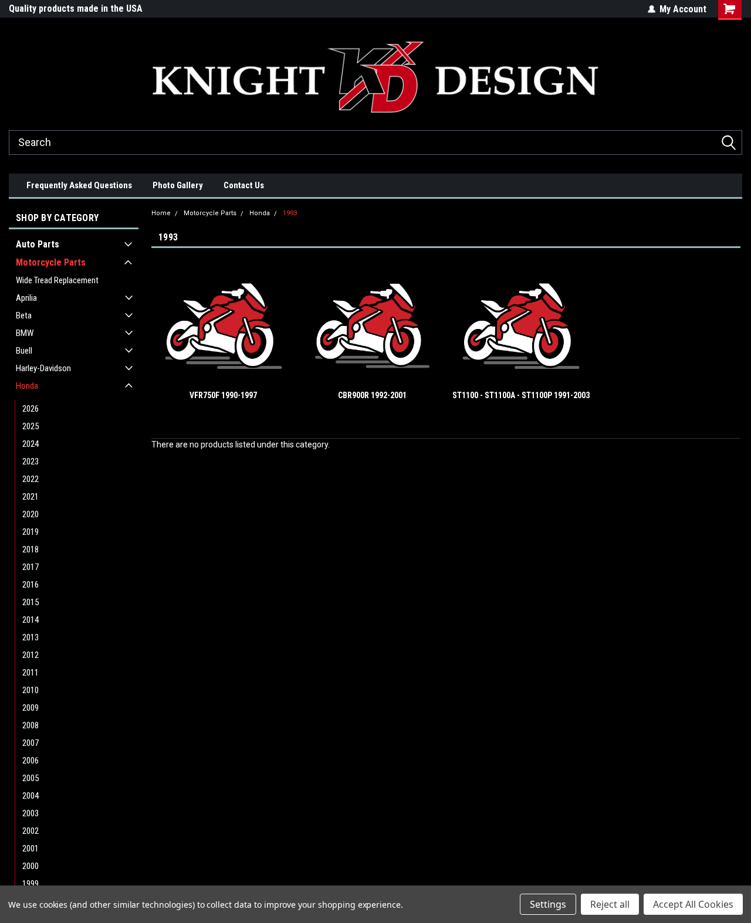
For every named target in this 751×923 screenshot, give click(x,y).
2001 (30, 848)
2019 (30, 532)
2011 (30, 672)
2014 (30, 620)
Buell (24, 350)
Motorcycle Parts (51, 262)
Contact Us (244, 185)
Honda (27, 386)
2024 (30, 444)
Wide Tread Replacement (57, 280)
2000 (30, 866)
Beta (24, 315)
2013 (30, 637)
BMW (24, 333)
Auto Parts (37, 244)
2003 (30, 813)
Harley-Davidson (43, 368)
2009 (30, 708)
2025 (30, 426)
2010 (30, 690)
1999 (30, 883)
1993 (290, 213)
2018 (30, 549)
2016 (30, 584)
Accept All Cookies (693, 904)
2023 (30, 461)
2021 (30, 496)
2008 (30, 725)
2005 (30, 778)
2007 (30, 743)
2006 (30, 760)
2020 (30, 514)
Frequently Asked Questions (79, 185)
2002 (30, 831)
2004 (30, 795)
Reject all (610, 904)
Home (161, 213)
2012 (30, 655)
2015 (30, 602)
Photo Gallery (178, 185)
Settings (548, 904)
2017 (30, 567)
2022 (30, 479)
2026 (30, 408)
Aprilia (26, 298)
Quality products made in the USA (76, 8)
